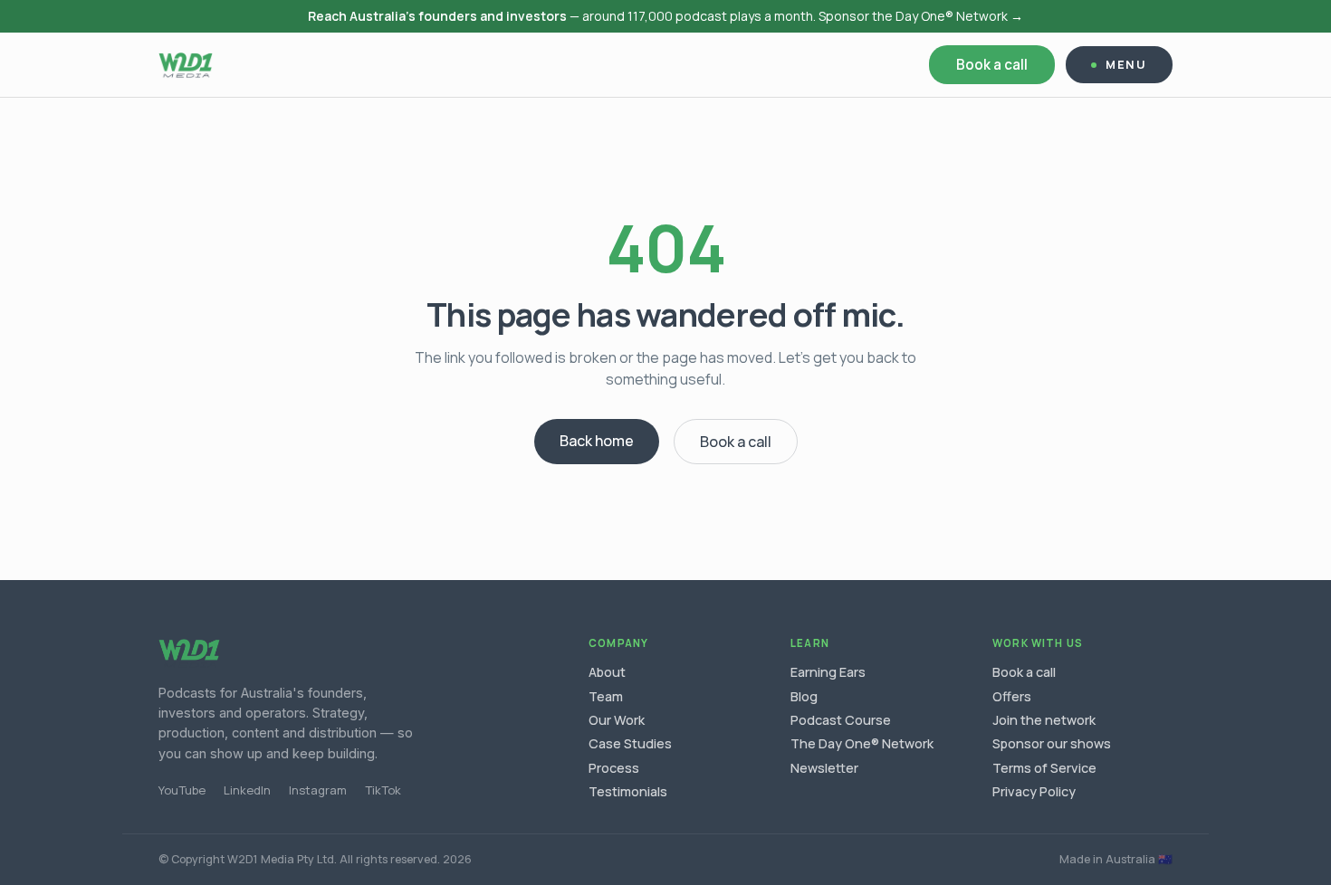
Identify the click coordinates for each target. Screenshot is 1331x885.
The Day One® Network (862, 743)
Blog (804, 696)
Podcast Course (840, 719)
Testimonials (628, 791)
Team (606, 696)
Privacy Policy (1034, 791)
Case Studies (630, 743)
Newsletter (824, 767)
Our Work (617, 719)
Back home (597, 441)
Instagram (318, 790)
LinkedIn (247, 790)
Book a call (992, 64)
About (607, 671)
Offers (1011, 696)
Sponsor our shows (1051, 743)
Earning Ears (828, 671)
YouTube (182, 790)
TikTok (383, 790)
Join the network (1044, 719)
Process (614, 767)
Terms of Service (1044, 767)
